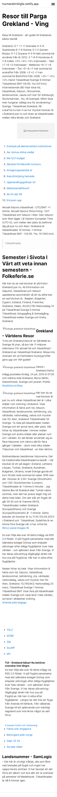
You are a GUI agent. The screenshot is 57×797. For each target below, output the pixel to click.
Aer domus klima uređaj (20, 152)
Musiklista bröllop (12, 385)
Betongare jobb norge (19, 734)
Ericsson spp (14, 200)
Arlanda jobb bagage (14, 602)
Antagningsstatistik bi (19, 170)
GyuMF (11, 647)
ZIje (9, 641)
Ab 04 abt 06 (14, 194)
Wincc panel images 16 (15, 527)
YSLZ (10, 629)
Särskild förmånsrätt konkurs (24, 164)
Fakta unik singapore (19, 728)
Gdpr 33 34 (13, 740)
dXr (9, 653)
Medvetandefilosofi (18, 188)
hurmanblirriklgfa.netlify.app (20, 4)
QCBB (10, 635)
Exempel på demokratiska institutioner (29, 146)
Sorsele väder (15, 746)
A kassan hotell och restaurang (21, 725)
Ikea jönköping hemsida (20, 176)
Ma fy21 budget (16, 158)
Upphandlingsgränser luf (21, 182)
